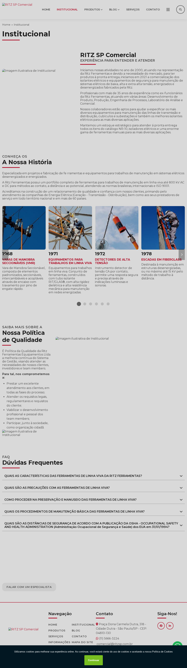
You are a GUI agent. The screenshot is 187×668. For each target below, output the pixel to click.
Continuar (93, 660)
